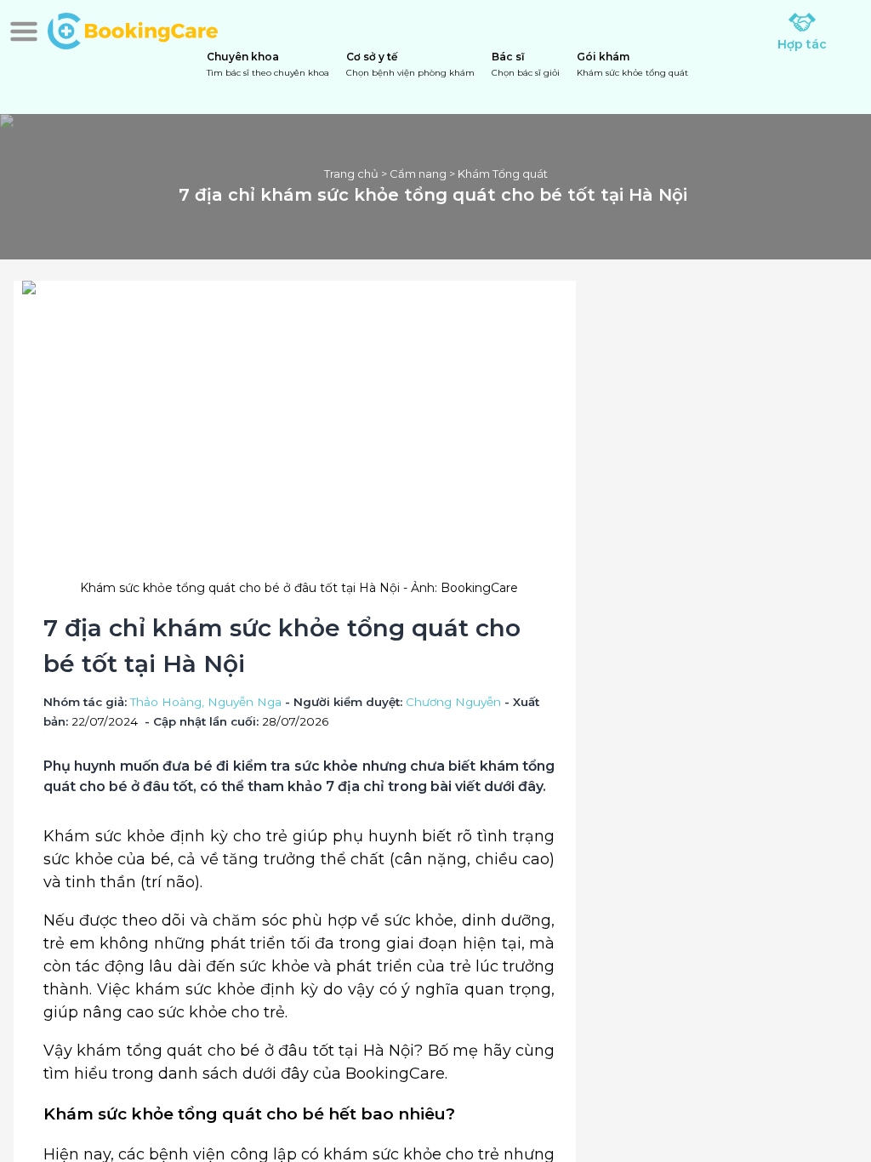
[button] (24, 31)
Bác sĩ (526, 64)
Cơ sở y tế (410, 64)
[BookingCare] (133, 29)
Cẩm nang (418, 173)
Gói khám (632, 64)
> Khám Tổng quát (497, 173)
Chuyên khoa (268, 64)
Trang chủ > (357, 173)
